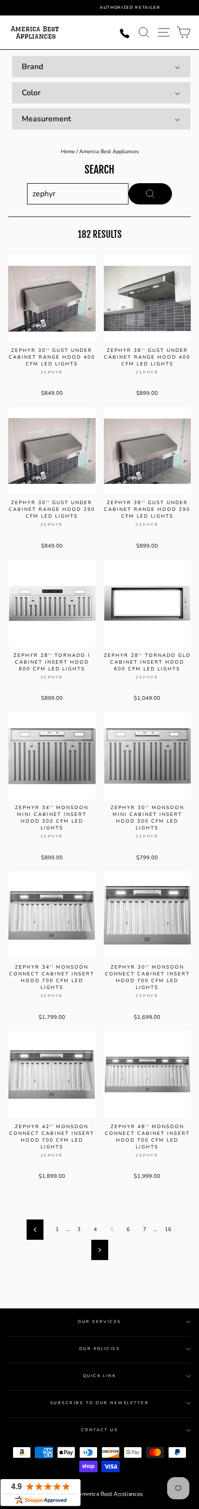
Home (68, 151)
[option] (107, 8)
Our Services (99, 1321)
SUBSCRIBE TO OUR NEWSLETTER (99, 1403)
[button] (101, 66)
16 (168, 1229)
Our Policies (99, 1348)
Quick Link (99, 1375)
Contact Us (99, 1430)
